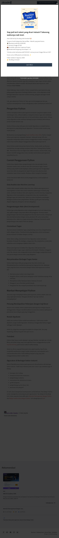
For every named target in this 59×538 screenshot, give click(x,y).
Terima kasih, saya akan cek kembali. (29, 78)
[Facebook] (3, 532)
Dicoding (54, 534)
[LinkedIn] (17, 532)
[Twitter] (7, 532)
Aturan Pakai (48, 532)
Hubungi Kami (40, 532)
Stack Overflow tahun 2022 (33, 135)
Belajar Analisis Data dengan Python (19, 398)
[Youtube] (10, 532)
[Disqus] (29, 429)
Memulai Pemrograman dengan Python (40, 396)
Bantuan (33, 532)
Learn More (29, 65)
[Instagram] (14, 532)
